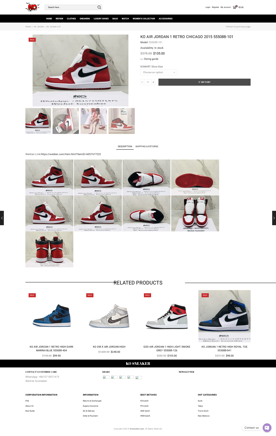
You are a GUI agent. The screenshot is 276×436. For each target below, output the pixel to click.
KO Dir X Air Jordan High (109, 346)
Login (208, 7)
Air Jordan (39, 26)
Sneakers (85, 18)
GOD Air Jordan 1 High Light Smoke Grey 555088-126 (166, 348)
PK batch (144, 406)
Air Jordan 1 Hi (53, 26)
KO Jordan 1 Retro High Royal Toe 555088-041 (224, 348)
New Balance (203, 416)
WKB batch (145, 416)
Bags (115, 18)
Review (59, 18)
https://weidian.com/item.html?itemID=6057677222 (71, 154)
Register (215, 7)
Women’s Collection (144, 18)
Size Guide (30, 411)
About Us (29, 406)
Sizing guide (151, 58)
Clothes (71, 18)
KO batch (144, 401)
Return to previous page (239, 26)
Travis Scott (203, 411)
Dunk (200, 401)
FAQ (27, 401)
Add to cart (206, 82)
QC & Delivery (89, 411)
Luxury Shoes (101, 18)
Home (49, 18)
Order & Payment (90, 416)
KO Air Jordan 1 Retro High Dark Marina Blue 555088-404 (51, 348)
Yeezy (200, 406)
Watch (125, 18)
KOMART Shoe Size (151, 66)
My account (226, 7)
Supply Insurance (90, 406)
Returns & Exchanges (92, 401)
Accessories (165, 18)
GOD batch (145, 411)
